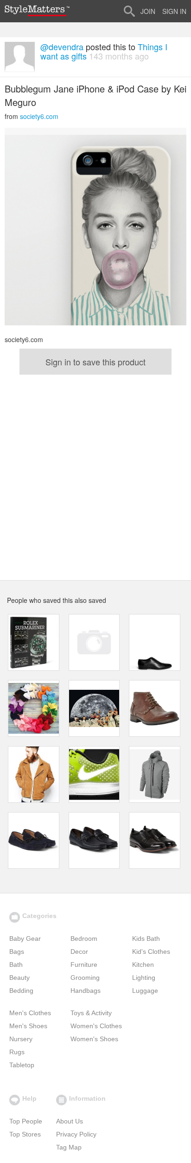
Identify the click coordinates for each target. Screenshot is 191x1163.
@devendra (61, 46)
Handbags (85, 990)
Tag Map (69, 1147)
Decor (79, 951)
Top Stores (25, 1134)
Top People (25, 1121)
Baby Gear (25, 938)
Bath (16, 964)
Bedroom (83, 938)
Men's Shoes (28, 1026)
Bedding (21, 990)
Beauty (19, 977)
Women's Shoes (94, 1039)
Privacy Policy (76, 1134)
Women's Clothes (96, 1026)
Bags (16, 951)
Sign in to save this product (95, 362)
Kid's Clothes (151, 951)
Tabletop (21, 1065)
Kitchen (143, 964)
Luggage (145, 990)
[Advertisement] (95, 475)
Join (147, 11)
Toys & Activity (91, 1013)
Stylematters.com (37, 11)
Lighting (143, 977)
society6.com (39, 116)
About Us (69, 1121)
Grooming (85, 977)
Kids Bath (146, 938)
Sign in (174, 11)
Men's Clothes (30, 1013)
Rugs (17, 1052)
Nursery (20, 1039)
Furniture (83, 964)
